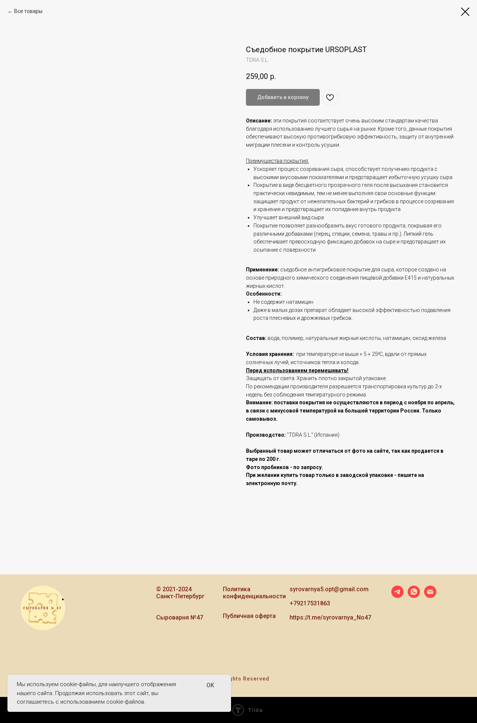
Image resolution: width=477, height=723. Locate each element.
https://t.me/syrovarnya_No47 (330, 617)
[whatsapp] (414, 596)
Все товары (28, 11)
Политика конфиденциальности (254, 593)
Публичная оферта (249, 616)
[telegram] (397, 596)
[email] (430, 596)
